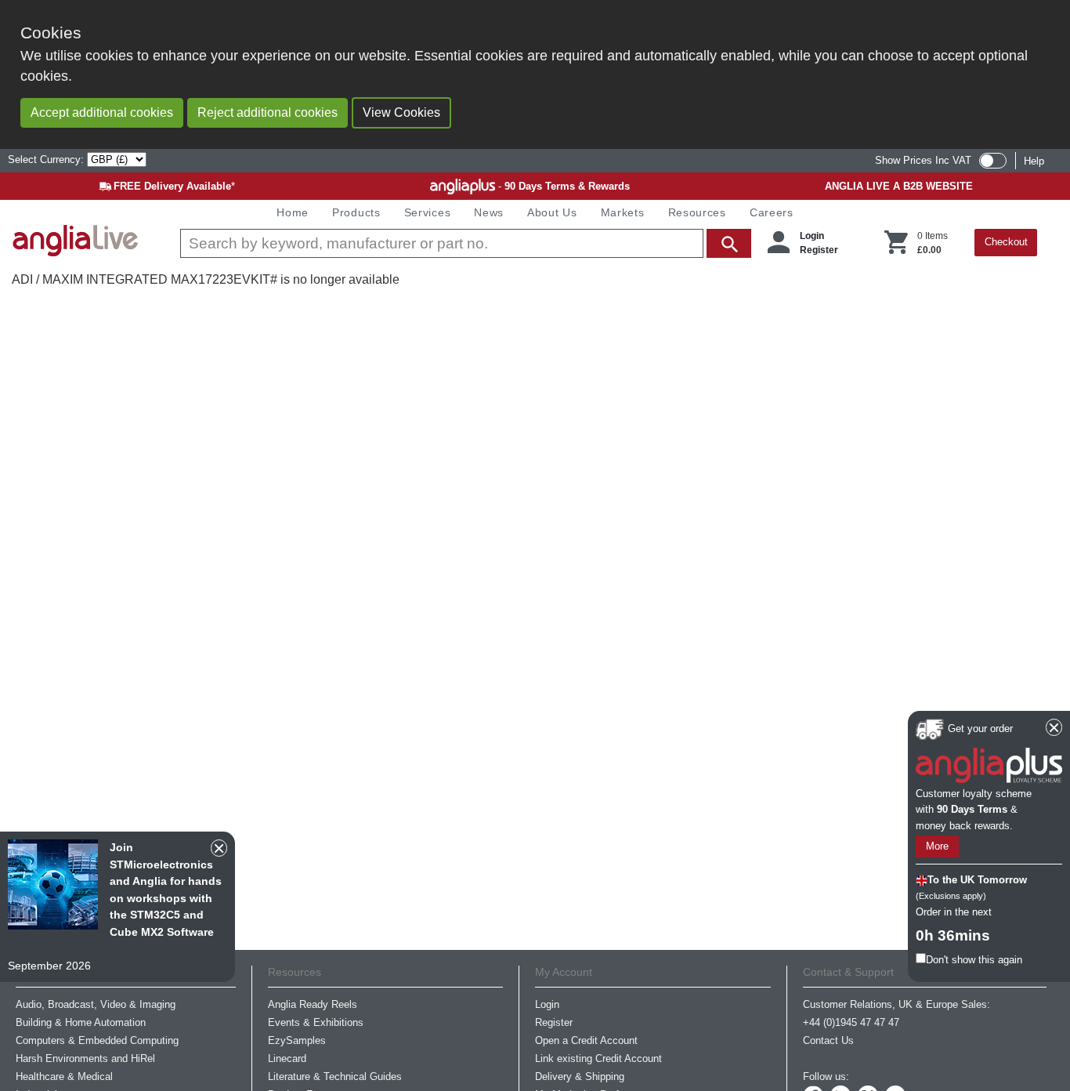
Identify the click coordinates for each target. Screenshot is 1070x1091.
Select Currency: (47, 159)
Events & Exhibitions (315, 1022)
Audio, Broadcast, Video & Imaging (95, 1004)
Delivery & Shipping (579, 1076)
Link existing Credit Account (598, 1058)
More (937, 846)
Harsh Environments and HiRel (85, 1058)
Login (812, 235)
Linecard (287, 1058)
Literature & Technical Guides (335, 1076)
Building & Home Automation (81, 1022)
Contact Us (828, 1040)
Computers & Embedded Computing (97, 1040)
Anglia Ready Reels (312, 1004)
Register (819, 250)
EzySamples (297, 1040)
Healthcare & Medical (64, 1076)
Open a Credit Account (586, 1040)
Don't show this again (974, 959)
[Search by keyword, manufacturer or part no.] (464, 243)
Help (1034, 161)
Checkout (1006, 242)
